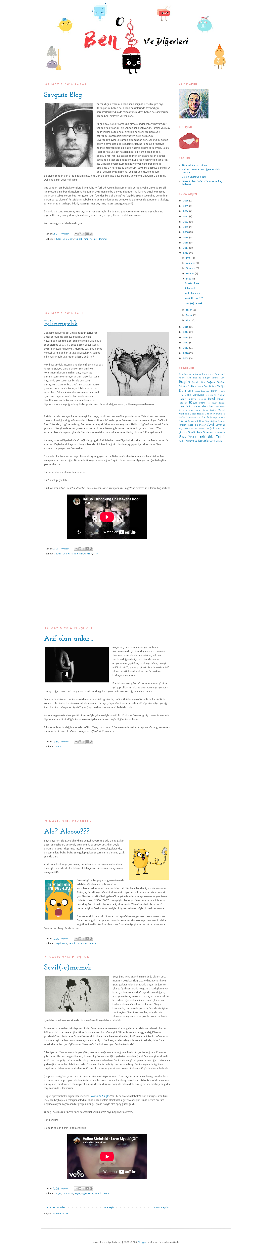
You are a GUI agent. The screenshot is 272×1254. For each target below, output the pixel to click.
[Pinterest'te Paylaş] (91, 234)
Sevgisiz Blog (63, 95)
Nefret (182, 417)
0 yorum (65, 234)
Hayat (77, 1193)
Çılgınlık (196, 382)
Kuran (205, 410)
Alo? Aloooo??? (67, 831)
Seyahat (220, 425)
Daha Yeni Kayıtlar (55, 1207)
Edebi (59, 747)
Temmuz (191, 268)
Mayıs (189, 279)
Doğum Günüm (216, 382)
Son (207, 429)
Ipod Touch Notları (216, 403)
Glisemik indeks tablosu (195, 165)
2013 (186, 337)
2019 (186, 237)
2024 (186, 211)
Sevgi (210, 424)
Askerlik (182, 378)
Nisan (189, 310)
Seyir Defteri (184, 429)
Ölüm (188, 417)
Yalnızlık (78, 239)
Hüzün (80, 554)
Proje (209, 417)
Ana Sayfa (109, 1207)
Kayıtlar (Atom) (61, 1213)
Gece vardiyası (194, 395)
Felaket (213, 391)
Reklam (200, 421)
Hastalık (72, 554)
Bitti (189, 378)
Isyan (182, 406)
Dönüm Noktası (187, 386)
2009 (186, 358)
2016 (186, 253)
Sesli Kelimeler (196, 425)
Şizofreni (183, 432)
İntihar (189, 407)
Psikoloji (183, 421)
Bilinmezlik (61, 323)
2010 (186, 353)
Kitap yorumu (186, 410)
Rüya (207, 421)
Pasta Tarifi (196, 417)
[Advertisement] (107, 279)
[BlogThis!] (80, 234)
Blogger (142, 1242)
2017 (186, 248)
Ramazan (192, 421)
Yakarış (193, 436)
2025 (186, 206)
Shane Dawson (197, 429)
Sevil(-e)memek (67, 967)
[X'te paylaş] (84, 234)
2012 (186, 342)
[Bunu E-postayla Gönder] (76, 234)
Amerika (194, 374)
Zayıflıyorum (216, 441)
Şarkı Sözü (215, 428)
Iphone (202, 403)
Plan (204, 417)
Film (181, 395)
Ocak (189, 320)
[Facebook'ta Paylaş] (87, 234)
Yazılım (182, 441)
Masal (221, 410)
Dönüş (200, 386)
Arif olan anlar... (68, 638)
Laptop (213, 410)
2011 (186, 348)
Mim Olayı (209, 414)
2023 (186, 216)
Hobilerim (183, 403)
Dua (206, 386)
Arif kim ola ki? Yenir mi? (212, 374)
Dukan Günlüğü (217, 386)
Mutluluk (220, 414)
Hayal (58, 943)
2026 (186, 200)
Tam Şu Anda (195, 432)
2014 (186, 332)
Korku (198, 410)
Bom (223, 378)
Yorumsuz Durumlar (99, 239)
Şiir (223, 429)
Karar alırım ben (204, 406)
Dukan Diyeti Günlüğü (194, 177)
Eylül (189, 258)
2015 (186, 327)
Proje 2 (215, 417)
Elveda (197, 391)
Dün (65, 239)
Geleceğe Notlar (215, 395)
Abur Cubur (184, 374)
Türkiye (221, 432)
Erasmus (205, 391)
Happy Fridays (187, 399)
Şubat (189, 315)
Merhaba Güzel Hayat (191, 413)
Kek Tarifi (220, 407)
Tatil (216, 432)
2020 (186, 232)
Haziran (190, 273)
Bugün (59, 239)
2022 (186, 222)
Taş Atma (208, 432)
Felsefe (221, 391)
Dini (203, 382)
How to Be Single (99, 1096)
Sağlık (84, 1193)
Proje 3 (222, 417)
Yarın (86, 239)
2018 (186, 242)
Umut (70, 239)
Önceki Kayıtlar (161, 1207)
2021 (186, 227)
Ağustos (191, 263)
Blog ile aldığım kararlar (206, 378)
